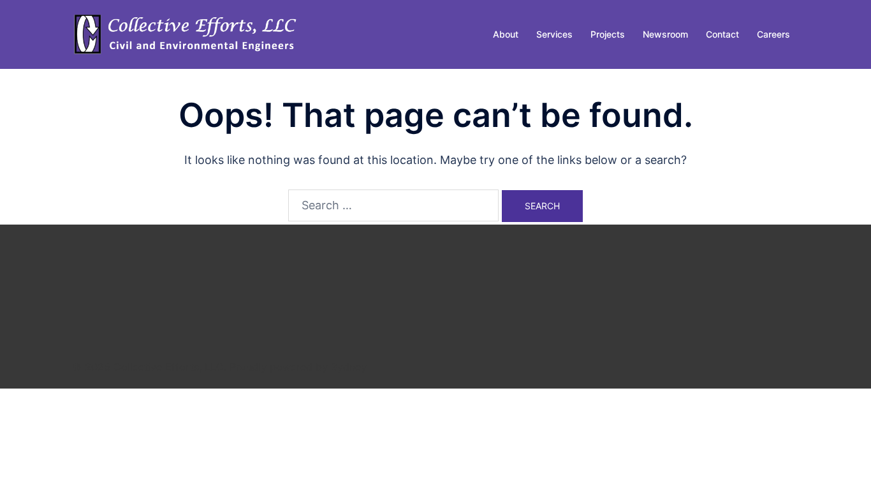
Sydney (349, 366)
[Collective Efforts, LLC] (187, 33)
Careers (773, 34)
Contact (722, 34)
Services (554, 34)
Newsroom (665, 34)
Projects (607, 34)
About (505, 34)
